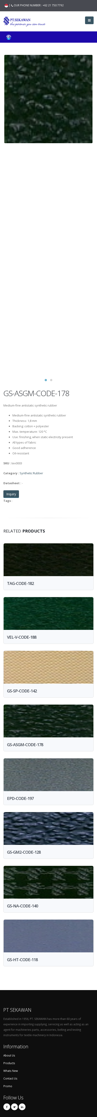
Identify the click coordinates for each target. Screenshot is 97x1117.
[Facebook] (6, 1106)
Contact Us (10, 1078)
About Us (9, 1055)
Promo (7, 1086)
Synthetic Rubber (31, 473)
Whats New (10, 1071)
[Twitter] (14, 1106)
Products (9, 1063)
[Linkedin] (22, 1106)
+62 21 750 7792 (53, 5)
